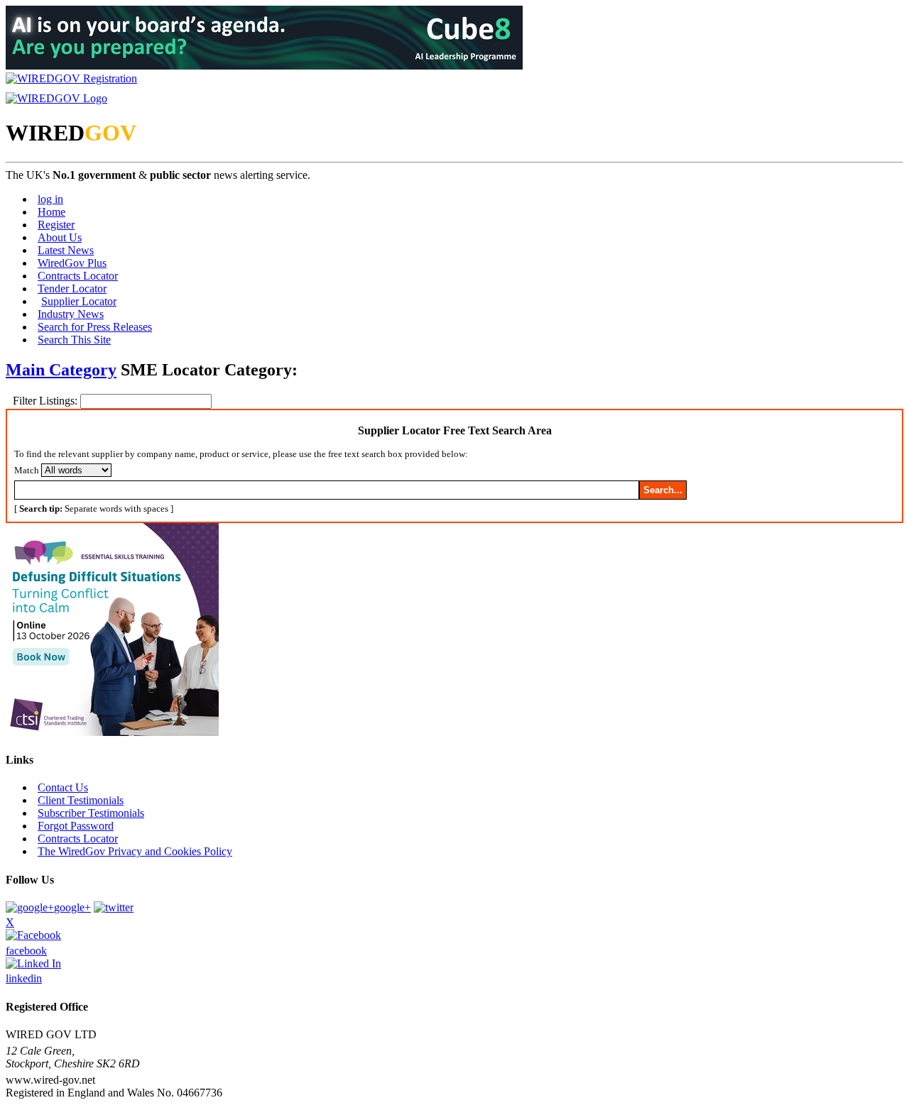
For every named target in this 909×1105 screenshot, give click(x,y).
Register (56, 225)
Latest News (66, 250)
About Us (60, 237)
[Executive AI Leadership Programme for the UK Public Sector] (264, 66)
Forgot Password (76, 826)
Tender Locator (72, 288)
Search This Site (74, 340)
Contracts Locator (78, 276)
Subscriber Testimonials (91, 813)
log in (50, 199)
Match (26, 470)
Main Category (61, 370)
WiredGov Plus (72, 263)
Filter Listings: (46, 401)
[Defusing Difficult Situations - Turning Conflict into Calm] (112, 732)
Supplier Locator (78, 301)
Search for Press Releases (95, 327)
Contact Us (63, 787)
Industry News (71, 314)
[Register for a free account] (71, 78)
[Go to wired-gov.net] (56, 98)
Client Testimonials (81, 800)
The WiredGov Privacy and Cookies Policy (135, 851)
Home (51, 212)
